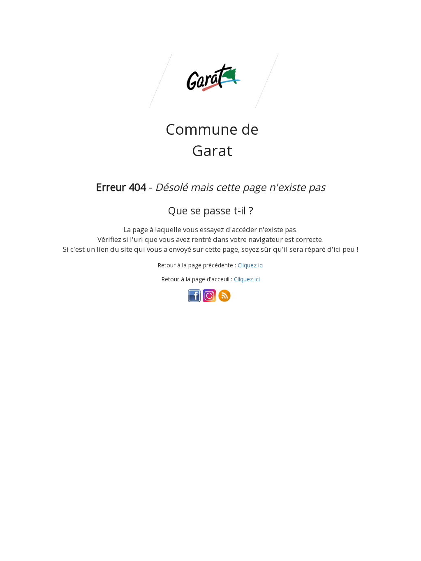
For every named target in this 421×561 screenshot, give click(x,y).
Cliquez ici (251, 265)
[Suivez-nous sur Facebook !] (194, 295)
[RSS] (224, 295)
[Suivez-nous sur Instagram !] (209, 295)
